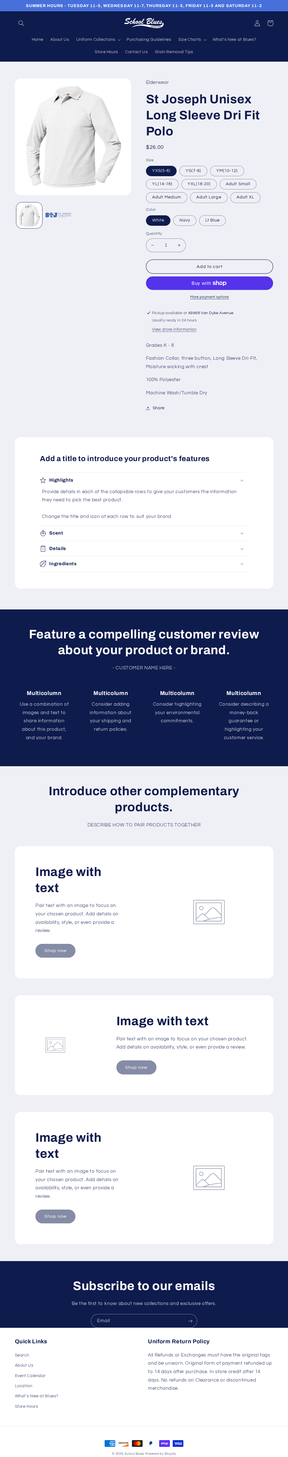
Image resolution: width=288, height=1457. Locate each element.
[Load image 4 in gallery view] (58, 215)
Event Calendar (30, 1376)
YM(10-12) (227, 171)
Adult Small (238, 184)
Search (22, 1355)
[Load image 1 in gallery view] (29, 215)
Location (23, 1386)
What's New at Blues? (37, 1396)
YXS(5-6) (161, 171)
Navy (184, 220)
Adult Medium (166, 197)
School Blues (134, 1453)
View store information (174, 329)
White (158, 220)
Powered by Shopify (160, 1453)
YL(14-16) (162, 184)
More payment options (209, 297)
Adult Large (208, 197)
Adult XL (245, 197)
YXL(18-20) (199, 184)
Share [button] (159, 408)
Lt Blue (212, 220)
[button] (21, 23)
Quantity (154, 234)
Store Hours (26, 1406)
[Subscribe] (190, 1321)
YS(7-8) (193, 171)
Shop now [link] (55, 950)
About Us (24, 1365)
